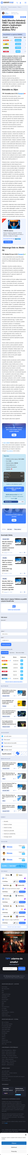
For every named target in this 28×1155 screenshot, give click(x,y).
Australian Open (6, 996)
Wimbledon (4, 997)
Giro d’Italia (4, 1010)
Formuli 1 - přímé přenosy (8, 1062)
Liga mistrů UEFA (6, 1029)
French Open (5, 999)
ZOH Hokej (4, 987)
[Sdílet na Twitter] (23, 17)
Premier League (5, 1031)
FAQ (13, 1131)
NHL (3, 990)
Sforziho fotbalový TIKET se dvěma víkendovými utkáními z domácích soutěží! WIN (8, 546)
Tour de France (5, 1006)
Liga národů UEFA (6, 1027)
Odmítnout (14, 1147)
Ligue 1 (3, 1038)
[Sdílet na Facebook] (21, 17)
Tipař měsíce (12, 865)
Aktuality (4, 7)
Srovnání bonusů (8, 746)
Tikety (19, 7)
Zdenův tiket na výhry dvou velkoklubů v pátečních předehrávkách (9, 692)
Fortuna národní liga (6, 1042)
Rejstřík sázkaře (6, 754)
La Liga (3, 1034)
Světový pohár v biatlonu (8, 1012)
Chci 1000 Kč (8, 241)
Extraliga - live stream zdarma (9, 1055)
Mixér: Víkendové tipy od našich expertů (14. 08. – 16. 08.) (9, 797)
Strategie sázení (8, 749)
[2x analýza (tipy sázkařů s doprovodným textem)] (25, 888)
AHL (3, 992)
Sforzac (7, 13)
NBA (3, 1003)
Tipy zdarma (10, 450)
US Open (4, 1001)
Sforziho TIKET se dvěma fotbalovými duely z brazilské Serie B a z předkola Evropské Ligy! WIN (8, 585)
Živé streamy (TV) (6, 1080)
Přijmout (14, 1143)
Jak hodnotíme (5, 1131)
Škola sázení (7, 739)
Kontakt (10, 1131)
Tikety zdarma (17, 529)
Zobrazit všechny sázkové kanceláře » (14, 681)
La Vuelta (4, 1008)
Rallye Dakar (5, 1014)
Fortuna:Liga (5, 1040)
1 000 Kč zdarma (8, 230)
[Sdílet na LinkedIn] (25, 17)
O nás (6, 1123)
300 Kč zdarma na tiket (11, 494)
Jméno (3, 631)
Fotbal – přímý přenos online (8, 1052)
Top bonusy (5, 1084)
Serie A (3, 1036)
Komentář (3, 620)
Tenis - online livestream (8, 1059)
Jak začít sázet (7, 736)
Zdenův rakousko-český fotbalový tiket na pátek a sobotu (8, 807)
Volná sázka (6, 1088)
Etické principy (15, 1129)
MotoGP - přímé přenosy (8, 1064)
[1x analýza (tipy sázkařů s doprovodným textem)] (25, 878)
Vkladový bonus (19, 1088)
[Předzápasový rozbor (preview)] (22, 909)
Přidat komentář (6, 644)
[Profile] (20, 3)
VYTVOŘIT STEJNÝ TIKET (13, 489)
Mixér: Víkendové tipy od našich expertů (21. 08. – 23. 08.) (9, 775)
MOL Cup (4, 1043)
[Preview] (22, 909)
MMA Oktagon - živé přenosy (9, 1061)
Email (2, 637)
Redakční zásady (22, 1129)
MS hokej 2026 (5, 988)
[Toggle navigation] (25, 2)
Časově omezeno (12, 7)
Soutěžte (4, 865)
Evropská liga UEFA (6, 1025)
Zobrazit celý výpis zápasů (14, 926)
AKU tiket (9, 529)
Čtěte (14, 435)
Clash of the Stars (6, 1015)
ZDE (16, 498)
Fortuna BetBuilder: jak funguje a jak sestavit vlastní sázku (8, 702)
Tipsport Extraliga (6, 994)
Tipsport (21, 93)
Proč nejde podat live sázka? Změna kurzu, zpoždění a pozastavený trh (9, 722)
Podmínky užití (8, 1129)
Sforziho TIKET (4, 9)
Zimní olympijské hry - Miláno (9, 1050)
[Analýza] (25, 878)
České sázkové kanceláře (10, 743)
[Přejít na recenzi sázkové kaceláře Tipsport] (18, 239)
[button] (26, 1134)
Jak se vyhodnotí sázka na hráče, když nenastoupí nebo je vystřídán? (8, 712)
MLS (3, 1005)
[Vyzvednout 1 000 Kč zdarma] (14, 224)
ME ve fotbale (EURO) (7, 1024)
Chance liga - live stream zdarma (10, 1057)
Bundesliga (4, 1033)
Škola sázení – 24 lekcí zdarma (9, 1073)
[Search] (17, 2)
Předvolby (14, 1151)
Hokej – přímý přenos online (8, 1053)
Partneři (16, 1131)
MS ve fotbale (5, 1022)
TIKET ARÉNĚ (6, 442)
